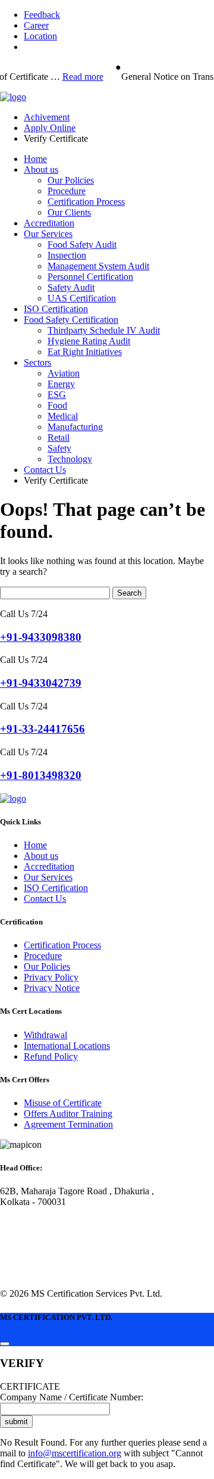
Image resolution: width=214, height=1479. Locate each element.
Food (57, 405)
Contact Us (45, 470)
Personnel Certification (90, 277)
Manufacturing (75, 427)
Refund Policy (51, 1056)
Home (35, 159)
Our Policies (71, 180)
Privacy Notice (52, 988)
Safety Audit (71, 287)
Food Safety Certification (71, 320)
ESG (57, 395)
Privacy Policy (51, 977)
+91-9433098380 (40, 637)
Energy (61, 384)
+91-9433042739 (40, 683)
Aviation (64, 373)
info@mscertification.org (74, 1453)
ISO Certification (56, 309)
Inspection (67, 255)
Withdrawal (45, 1035)
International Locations (67, 1046)
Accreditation (49, 223)
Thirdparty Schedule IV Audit (104, 330)
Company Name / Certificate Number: (71, 1397)
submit (16, 1421)
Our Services (48, 234)
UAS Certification (82, 298)
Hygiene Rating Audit (89, 341)
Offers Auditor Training (68, 1114)
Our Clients (69, 212)
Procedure (67, 191)
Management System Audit (98, 266)
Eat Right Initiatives (85, 352)
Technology (70, 459)
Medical (63, 416)
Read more (80, 76)
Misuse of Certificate (63, 1103)
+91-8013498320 (40, 775)
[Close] (5, 1344)
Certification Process (86, 202)
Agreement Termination (68, 1124)
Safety (59, 448)
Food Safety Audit (82, 244)
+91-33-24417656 (42, 729)
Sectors (37, 362)
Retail (59, 437)
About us (41, 169)
